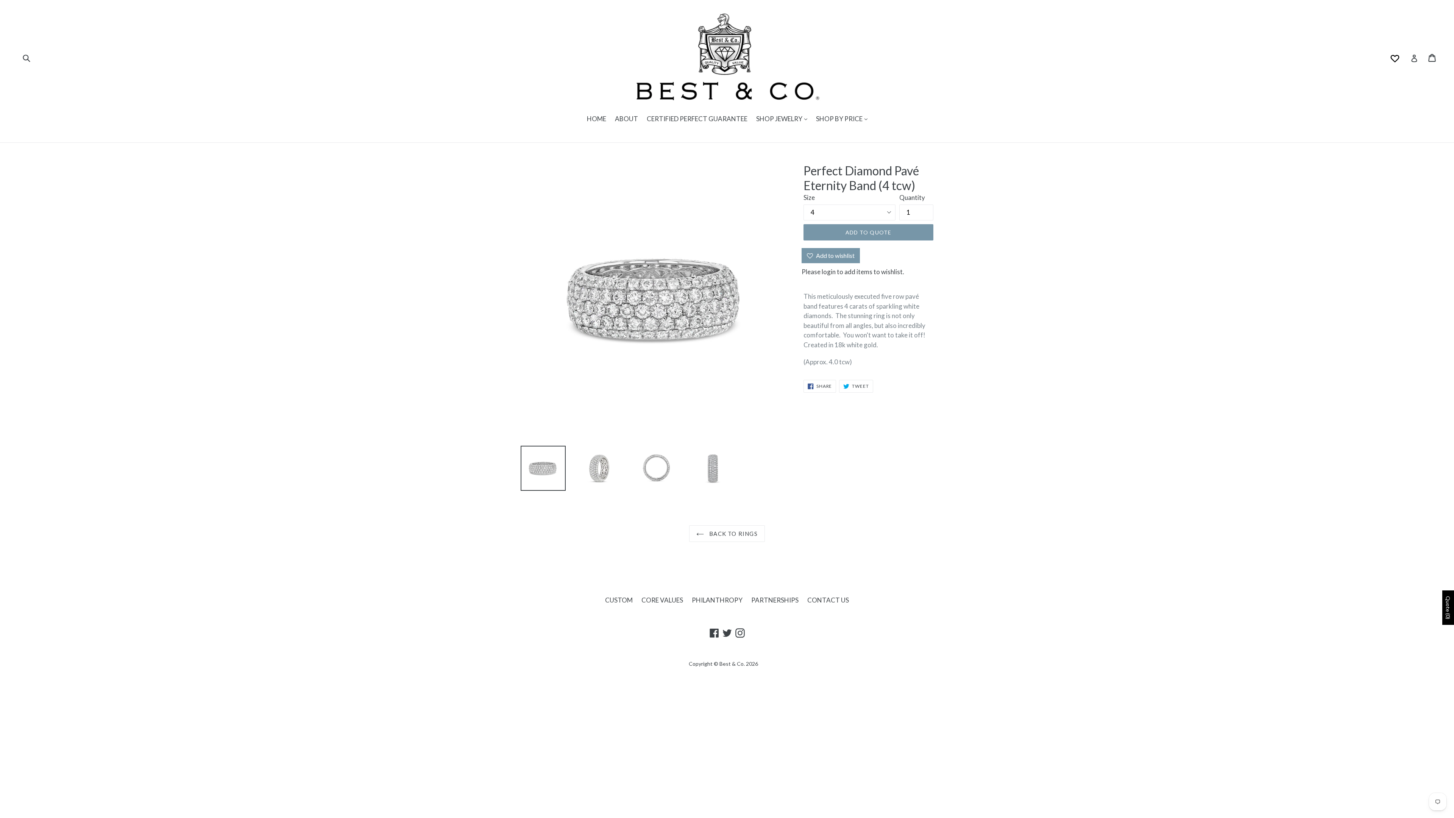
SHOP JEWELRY (779, 119)
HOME (596, 119)
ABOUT (626, 119)
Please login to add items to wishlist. (853, 272)
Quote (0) (1448, 607)
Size (809, 197)
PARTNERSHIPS (775, 600)
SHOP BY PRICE (840, 119)
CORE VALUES (662, 600)
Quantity (912, 197)
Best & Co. (732, 663)
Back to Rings (733, 533)
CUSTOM (619, 600)
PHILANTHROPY (717, 600)
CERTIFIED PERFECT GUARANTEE (697, 119)
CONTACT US (828, 600)
